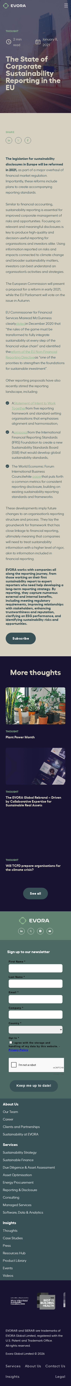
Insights (9, 1222)
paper (37, 476)
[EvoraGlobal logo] (14, 5)
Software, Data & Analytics (23, 1212)
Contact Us (55, 1366)
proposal (21, 432)
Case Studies (13, 1238)
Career (8, 1119)
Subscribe (20, 638)
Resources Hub (14, 1253)
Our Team (10, 1111)
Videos (8, 1275)
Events (8, 1268)
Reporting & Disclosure (20, 1189)
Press (7, 1245)
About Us (10, 1103)
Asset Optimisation (17, 1174)
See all (35, 893)
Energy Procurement (18, 1182)
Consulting (11, 1197)
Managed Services (17, 1204)
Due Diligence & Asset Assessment (29, 1167)
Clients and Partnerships (21, 1126)
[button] (66, 6)
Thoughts (10, 1230)
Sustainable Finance (18, 1159)
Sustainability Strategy (20, 1152)
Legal (60, 1376)
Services (10, 1144)
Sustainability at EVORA (20, 1134)
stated (20, 323)
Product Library (14, 1260)
